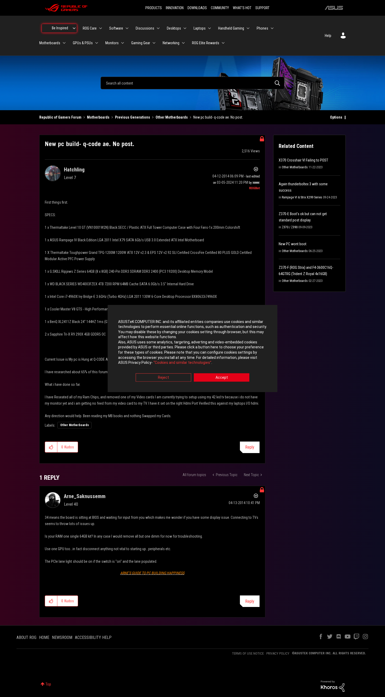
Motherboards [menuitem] (49, 43)
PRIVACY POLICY (277, 653)
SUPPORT (262, 8)
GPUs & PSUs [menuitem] (83, 43)
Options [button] (336, 117)
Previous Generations (132, 117)
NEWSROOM (62, 637)
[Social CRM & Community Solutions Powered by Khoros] (332, 686)
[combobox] (192, 83)
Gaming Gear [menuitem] (140, 43)
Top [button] (48, 684)
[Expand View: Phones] (272, 28)
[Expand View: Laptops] (209, 28)
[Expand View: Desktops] (185, 28)
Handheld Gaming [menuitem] (231, 28)
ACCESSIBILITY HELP (93, 637)
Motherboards (98, 117)
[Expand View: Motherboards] (64, 43)
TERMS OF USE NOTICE (248, 653)
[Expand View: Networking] (183, 43)
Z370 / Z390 (290, 227)
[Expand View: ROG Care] (100, 28)
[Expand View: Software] (127, 28)
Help (328, 36)
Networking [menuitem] (171, 43)
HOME (44, 637)
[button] (51, 447)
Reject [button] (163, 377)
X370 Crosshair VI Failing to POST (303, 160)
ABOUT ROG (26, 637)
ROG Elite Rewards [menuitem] (205, 43)
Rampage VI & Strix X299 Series (302, 197)
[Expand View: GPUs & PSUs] (96, 43)
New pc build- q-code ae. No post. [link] (218, 117)
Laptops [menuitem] (200, 28)
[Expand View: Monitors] (122, 43)
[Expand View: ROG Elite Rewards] (223, 43)
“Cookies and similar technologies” (182, 363)
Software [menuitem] (116, 28)
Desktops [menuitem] (174, 28)
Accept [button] (222, 377)
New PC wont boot (292, 244)
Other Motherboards (172, 117)
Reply (249, 447)
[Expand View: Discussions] (158, 28)
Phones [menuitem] (262, 28)
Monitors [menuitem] (112, 43)
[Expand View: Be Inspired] (74, 28)
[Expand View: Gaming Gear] (154, 43)
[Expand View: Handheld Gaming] (248, 28)
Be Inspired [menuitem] (60, 28)
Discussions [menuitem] (145, 28)
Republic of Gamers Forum (60, 117)
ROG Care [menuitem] (90, 28)
